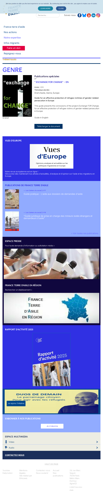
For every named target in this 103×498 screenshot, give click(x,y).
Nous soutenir (42, 473)
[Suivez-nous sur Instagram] (98, 15)
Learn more (45, 8)
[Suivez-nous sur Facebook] (80, 15)
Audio (11, 447)
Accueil (56, 470)
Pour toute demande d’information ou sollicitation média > (30, 245)
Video (11, 442)
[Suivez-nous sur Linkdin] (93, 15)
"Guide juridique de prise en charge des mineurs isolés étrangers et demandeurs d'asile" (58, 217)
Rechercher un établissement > (18, 290)
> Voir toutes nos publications (84, 233)
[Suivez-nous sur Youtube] (89, 15)
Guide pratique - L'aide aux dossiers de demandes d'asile (53, 194)
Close (61, 8)
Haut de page (51, 464)
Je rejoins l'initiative (16, 403)
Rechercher (31, 15)
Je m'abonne (52, 426)
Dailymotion (8, 473)
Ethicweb (23, 478)
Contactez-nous (43, 470)
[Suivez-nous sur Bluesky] (84, 15)
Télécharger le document (48, 126)
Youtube (6, 470)
